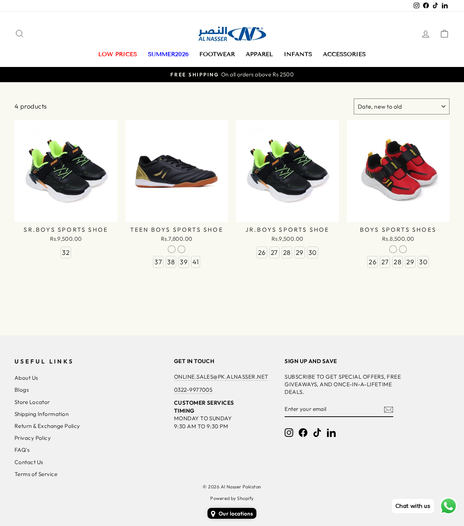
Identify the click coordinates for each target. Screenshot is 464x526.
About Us (26, 377)
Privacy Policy (32, 437)
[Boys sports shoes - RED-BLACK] (402, 249)
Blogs (21, 389)
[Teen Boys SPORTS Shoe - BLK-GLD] (181, 249)
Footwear (217, 54)
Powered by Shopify (231, 498)
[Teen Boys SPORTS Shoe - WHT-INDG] (171, 249)
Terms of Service (35, 474)
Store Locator (32, 402)
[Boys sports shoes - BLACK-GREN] (393, 249)
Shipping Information (41, 414)
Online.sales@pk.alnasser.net (221, 376)
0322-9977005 (193, 389)
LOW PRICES (117, 54)
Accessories (344, 54)
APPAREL (259, 54)
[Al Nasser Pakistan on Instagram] (289, 432)
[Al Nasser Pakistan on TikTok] (317, 432)
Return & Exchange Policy (47, 425)
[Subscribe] (388, 409)
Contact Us (28, 462)
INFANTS (298, 54)
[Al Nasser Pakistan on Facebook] (303, 432)
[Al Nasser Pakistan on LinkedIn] (331, 432)
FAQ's (21, 449)
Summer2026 (168, 54)
